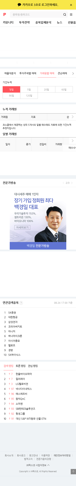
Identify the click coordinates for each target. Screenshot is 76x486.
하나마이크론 (15, 336)
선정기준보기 (21, 303)
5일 (29, 89)
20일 (46, 89)
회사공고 (21, 455)
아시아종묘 (14, 340)
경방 (10, 350)
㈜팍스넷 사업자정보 (36, 465)
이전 (63, 183)
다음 (73, 73)
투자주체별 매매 (27, 73)
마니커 (11, 331)
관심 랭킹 (33, 365)
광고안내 (33, 455)
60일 (64, 89)
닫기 (70, 4)
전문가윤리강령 (43, 459)
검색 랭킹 (8, 365)
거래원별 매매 (47, 73)
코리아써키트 (15, 326)
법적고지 (28, 459)
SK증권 (12, 312)
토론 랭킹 (20, 365)
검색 (65, 14)
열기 (73, 471)
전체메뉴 (73, 14)
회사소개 (9, 455)
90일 (11, 95)
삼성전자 (12, 322)
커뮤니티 (8, 22)
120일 (29, 95)
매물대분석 (10, 73)
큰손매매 (62, 73)
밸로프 (11, 345)
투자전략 (24, 22)
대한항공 (12, 317)
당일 (11, 89)
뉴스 (59, 22)
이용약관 (45, 455)
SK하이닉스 (14, 354)
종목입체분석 (43, 22)
